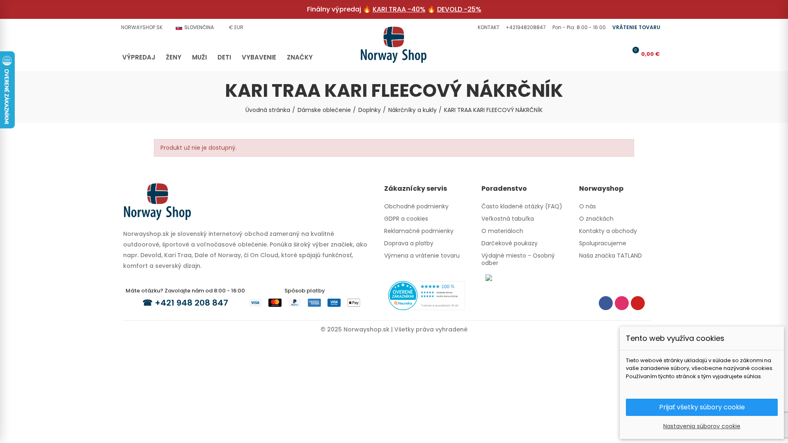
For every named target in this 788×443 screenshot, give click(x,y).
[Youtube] (638, 303)
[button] (488, 27)
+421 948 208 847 (191, 302)
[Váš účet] (619, 53)
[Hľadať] (606, 53)
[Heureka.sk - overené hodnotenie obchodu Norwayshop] (426, 295)
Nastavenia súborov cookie (701, 426)
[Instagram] (622, 303)
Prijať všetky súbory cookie (702, 407)
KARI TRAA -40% (399, 9)
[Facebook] (606, 303)
